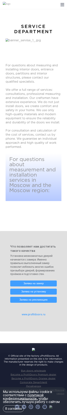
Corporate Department (33, 382)
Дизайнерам (33, 386)
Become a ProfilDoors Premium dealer (33, 375)
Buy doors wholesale (33, 371)
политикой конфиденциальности (23, 396)
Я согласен (13, 409)
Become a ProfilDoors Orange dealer (34, 379)
